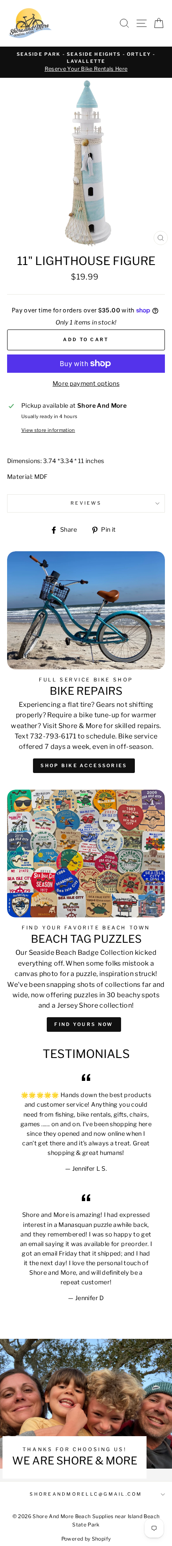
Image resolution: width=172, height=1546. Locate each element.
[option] (86, 62)
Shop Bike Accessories (83, 765)
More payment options (86, 383)
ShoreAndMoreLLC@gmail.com (86, 1494)
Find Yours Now (83, 1024)
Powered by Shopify (86, 1539)
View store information (48, 430)
